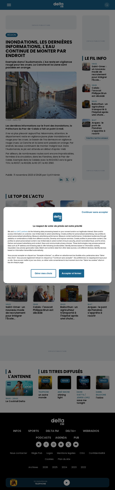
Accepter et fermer (71, 273)
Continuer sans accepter (95, 212)
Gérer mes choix (43, 273)
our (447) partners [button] (21, 231)
